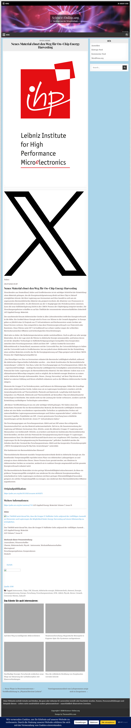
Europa (23, 593)
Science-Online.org (65, 17)
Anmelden (95, 46)
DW (29, 590)
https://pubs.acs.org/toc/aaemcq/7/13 (18, 505)
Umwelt (79, 593)
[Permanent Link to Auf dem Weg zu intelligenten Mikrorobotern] (24, 618)
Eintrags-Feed (97, 50)
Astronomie (17, 590)
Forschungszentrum (44, 593)
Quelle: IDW (9, 587)
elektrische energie (46, 590)
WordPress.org (97, 58)
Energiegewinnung (11, 593)
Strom (72, 593)
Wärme (15, 596)
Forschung (31, 593)
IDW (55, 593)
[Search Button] (126, 34)
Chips (25, 590)
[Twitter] (45, 275)
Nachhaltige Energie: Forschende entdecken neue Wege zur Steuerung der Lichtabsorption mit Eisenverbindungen (24, 676)
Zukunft (22, 596)
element (71, 590)
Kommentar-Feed (98, 54)
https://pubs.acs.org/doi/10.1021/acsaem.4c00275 (23, 493)
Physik (66, 593)
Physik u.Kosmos (45, 40)
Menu (7, 3)
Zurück (9, 565)
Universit (8, 596)
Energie (78, 590)
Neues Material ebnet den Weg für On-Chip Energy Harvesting (45, 45)
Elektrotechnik (61, 590)
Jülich (60, 593)
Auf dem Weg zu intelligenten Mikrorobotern (22, 636)
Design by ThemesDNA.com (65, 714)
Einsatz (35, 590)
